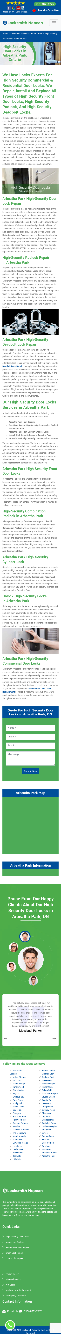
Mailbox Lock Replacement (18, 1290)
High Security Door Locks (17, 1236)
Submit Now (30, 771)
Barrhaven (46, 1149)
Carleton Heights (49, 1126)
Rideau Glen (18, 1106)
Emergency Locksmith (16, 1295)
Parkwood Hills (20, 1119)
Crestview (46, 1103)
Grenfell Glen (48, 1073)
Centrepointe (48, 1119)
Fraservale (47, 1080)
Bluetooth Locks (13, 1279)
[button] (25, 936)
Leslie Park (18, 1149)
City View (46, 1116)
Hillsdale (17, 1159)
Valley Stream (19, 1077)
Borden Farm (48, 1136)
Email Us (12, 1311)
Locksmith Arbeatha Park (33, 1330)
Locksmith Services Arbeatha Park (26, 33)
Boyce (45, 1133)
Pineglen (17, 1113)
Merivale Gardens (21, 1129)
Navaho (16, 1126)
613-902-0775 (44, 4)
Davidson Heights (50, 1093)
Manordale (17, 1139)
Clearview (46, 1113)
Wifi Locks (10, 1284)
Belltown (46, 1139)
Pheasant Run (19, 1116)
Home (5, 33)
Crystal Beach (48, 1096)
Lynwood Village (20, 1142)
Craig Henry (47, 1106)
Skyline (16, 1093)
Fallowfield (47, 1090)
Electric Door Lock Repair (17, 1247)
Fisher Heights (48, 1083)
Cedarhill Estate (49, 1123)
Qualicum (17, 1110)
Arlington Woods (49, 1152)
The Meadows (19, 1133)
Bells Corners (48, 1142)
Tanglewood (18, 1087)
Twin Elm (17, 1080)
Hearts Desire (48, 1070)
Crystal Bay (47, 1100)
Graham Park (48, 1077)
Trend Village (19, 1083)
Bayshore (46, 1146)
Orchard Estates (20, 1123)
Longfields (17, 1146)
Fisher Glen (47, 1087)
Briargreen (46, 1129)
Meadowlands (19, 1136)
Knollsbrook (18, 1152)
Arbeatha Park (48, 1156)
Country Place (48, 1110)
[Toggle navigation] (53, 22)
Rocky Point (18, 1103)
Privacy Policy (12, 1274)
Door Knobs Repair (14, 1258)
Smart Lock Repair (14, 1253)
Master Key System (15, 1242)
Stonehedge (18, 1090)
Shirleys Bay (18, 1096)
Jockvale (17, 1156)
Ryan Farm (18, 1100)
